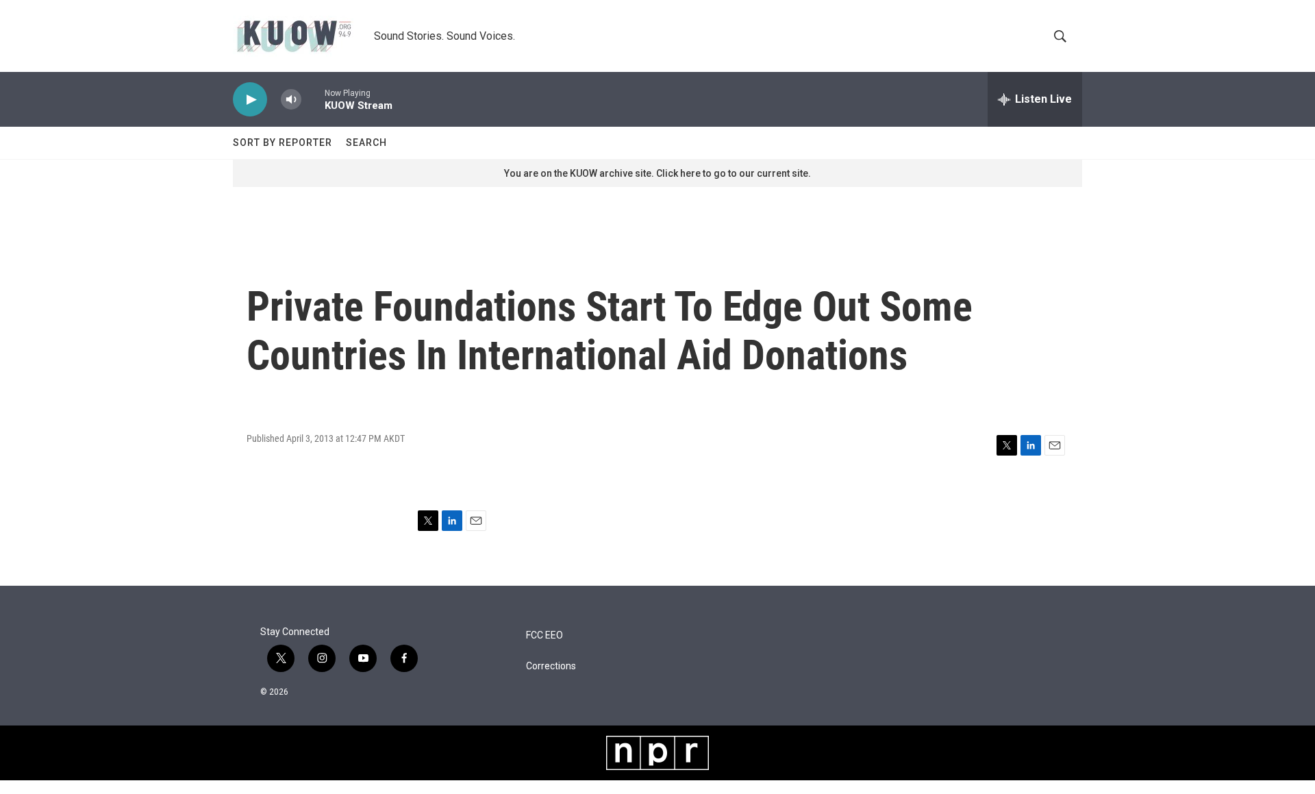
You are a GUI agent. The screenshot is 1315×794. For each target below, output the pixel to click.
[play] (250, 100)
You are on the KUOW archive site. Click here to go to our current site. (657, 173)
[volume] (291, 99)
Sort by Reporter (282, 142)
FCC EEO (544, 635)
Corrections (551, 666)
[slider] (313, 99)
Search (366, 142)
